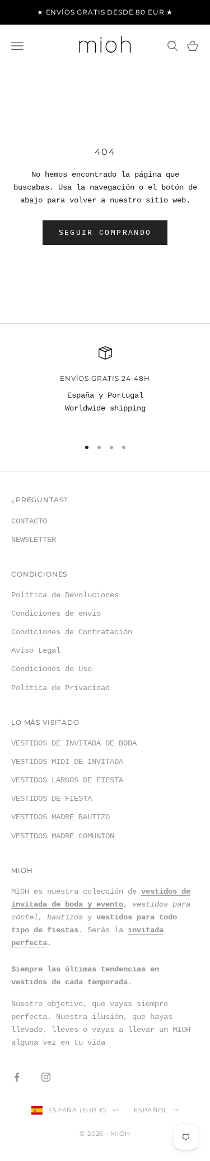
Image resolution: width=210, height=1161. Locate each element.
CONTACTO (29, 521)
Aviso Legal (35, 650)
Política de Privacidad (60, 687)
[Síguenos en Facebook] (16, 1077)
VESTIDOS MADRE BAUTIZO (60, 817)
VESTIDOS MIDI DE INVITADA (67, 761)
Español (150, 1110)
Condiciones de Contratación (71, 631)
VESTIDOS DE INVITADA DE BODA (74, 743)
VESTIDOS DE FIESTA (51, 798)
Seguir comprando (105, 233)
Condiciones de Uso (51, 668)
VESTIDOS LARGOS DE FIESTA (67, 780)
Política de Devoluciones (65, 595)
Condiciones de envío (56, 613)
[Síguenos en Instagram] (46, 1077)
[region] (105, 387)
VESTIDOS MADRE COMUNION (62, 836)
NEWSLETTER (33, 539)
